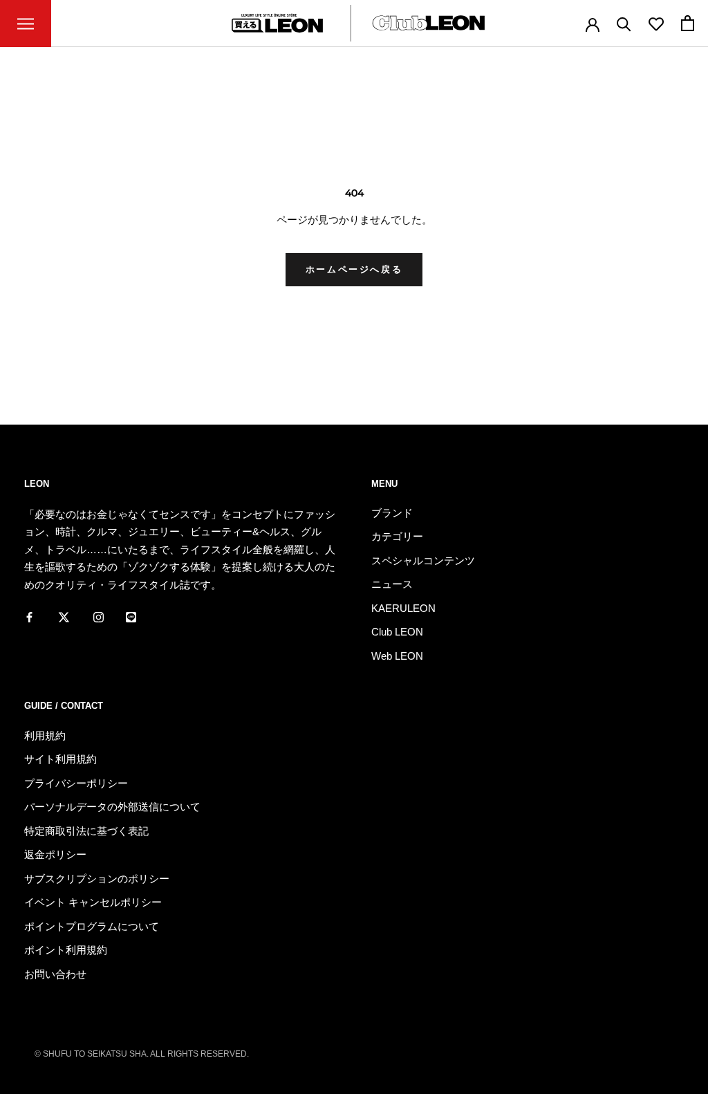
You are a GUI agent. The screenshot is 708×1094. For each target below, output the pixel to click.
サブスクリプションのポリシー (96, 878)
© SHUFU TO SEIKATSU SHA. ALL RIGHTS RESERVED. (142, 1054)
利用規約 (45, 735)
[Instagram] (98, 616)
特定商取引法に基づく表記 (86, 831)
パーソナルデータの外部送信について (112, 807)
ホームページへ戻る (354, 269)
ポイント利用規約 (65, 950)
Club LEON (397, 632)
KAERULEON (403, 608)
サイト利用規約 (60, 759)
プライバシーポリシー (76, 783)
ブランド (392, 513)
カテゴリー (397, 536)
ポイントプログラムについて (91, 926)
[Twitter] (64, 616)
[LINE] (131, 616)
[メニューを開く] (25, 23)
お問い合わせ (55, 974)
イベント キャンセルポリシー (93, 902)
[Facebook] (29, 616)
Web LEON (397, 656)
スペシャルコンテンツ (423, 560)
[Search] (624, 23)
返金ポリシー (55, 854)
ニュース (392, 584)
